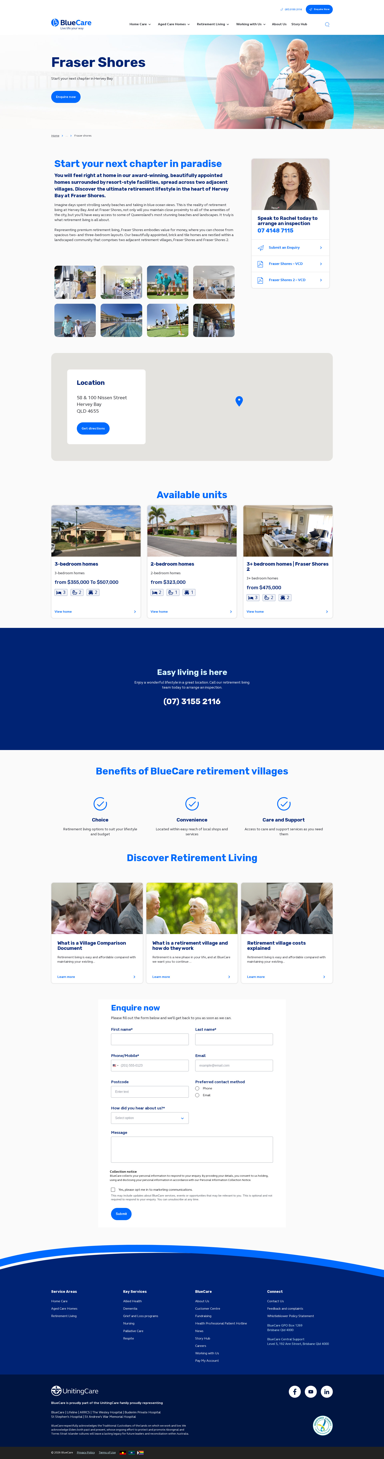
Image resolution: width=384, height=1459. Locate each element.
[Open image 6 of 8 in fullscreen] (121, 320)
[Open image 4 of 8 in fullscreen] (214, 282)
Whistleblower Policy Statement (290, 1316)
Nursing (128, 1323)
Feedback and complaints (285, 1308)
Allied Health (132, 1301)
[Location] (239, 401)
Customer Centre (207, 1308)
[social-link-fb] (295, 1392)
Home (55, 135)
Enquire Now (322, 9)
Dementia (130, 1308)
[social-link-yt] (311, 1392)
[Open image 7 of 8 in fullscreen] (167, 320)
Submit (121, 1214)
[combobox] (115, 1065)
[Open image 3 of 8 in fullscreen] (167, 282)
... (67, 135)
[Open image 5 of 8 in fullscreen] (75, 320)
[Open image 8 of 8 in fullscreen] (214, 320)
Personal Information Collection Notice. (225, 1180)
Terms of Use (107, 1452)
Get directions (93, 428)
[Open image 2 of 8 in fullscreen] (121, 282)
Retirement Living (64, 1316)
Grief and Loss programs (140, 1316)
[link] (96, 561)
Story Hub (202, 1338)
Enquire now (66, 97)
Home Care (59, 1301)
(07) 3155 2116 (293, 9)
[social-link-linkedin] (327, 1392)
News (199, 1331)
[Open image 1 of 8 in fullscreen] (75, 282)
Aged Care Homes (64, 1308)
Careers (200, 1346)
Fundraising (203, 1316)
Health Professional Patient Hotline (221, 1323)
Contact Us (275, 1301)
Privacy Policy (86, 1452)
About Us (202, 1301)
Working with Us (207, 1353)
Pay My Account (207, 1360)
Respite (128, 1338)
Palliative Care (133, 1331)
